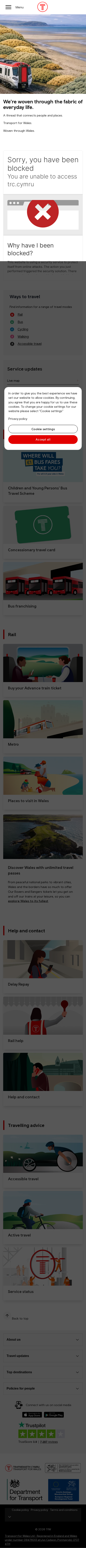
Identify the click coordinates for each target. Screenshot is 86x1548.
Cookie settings (43, 429)
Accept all (43, 439)
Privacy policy (17, 418)
